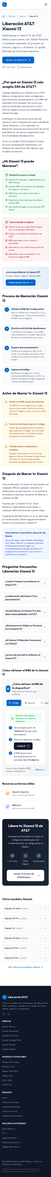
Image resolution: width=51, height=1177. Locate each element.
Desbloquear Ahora (19, 282)
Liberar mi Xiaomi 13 (16, 59)
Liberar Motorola (10, 1035)
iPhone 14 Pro (8, 1066)
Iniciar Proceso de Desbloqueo (24, 875)
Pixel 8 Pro (7, 1084)
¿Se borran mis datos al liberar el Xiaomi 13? (25, 656)
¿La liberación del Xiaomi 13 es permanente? (25, 598)
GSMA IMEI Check (10, 1147)
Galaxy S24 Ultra (10, 1071)
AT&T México (8, 1129)
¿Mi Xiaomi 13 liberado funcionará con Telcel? (25, 642)
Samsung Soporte (10, 1142)
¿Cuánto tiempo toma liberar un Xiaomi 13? (25, 583)
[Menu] (46, 4)
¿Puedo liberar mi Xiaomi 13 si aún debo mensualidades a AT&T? (25, 612)
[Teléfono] (8, 1013)
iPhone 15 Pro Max (10, 1062)
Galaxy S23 (7, 1075)
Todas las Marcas (10, 1102)
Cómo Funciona (9, 1111)
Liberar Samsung (10, 1031)
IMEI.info (39, 769)
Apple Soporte (9, 1138)
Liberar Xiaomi (8, 1044)
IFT (3, 1133)
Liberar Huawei (9, 1049)
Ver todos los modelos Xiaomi (24, 967)
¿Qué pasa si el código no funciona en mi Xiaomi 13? (25, 627)
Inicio (4, 1097)
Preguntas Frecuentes (12, 1116)
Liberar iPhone (8, 1026)
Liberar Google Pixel (11, 1040)
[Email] (3, 1013)
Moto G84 (7, 1080)
